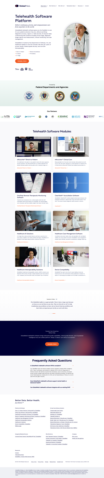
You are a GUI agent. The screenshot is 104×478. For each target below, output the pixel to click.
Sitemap (46, 461)
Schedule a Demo (22, 61)
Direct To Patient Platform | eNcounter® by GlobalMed (27, 410)
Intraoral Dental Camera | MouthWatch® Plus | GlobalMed (28, 436)
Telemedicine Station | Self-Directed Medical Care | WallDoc (63, 427)
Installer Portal (60, 461)
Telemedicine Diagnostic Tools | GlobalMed (60, 424)
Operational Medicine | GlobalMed (53, 442)
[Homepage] (22, 6)
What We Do (44, 5)
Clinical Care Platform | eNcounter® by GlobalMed (26, 412)
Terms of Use (33, 461)
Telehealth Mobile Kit (55, 416)
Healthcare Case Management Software (24, 418)
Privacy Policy (41, 461)
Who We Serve (52, 5)
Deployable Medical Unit (55, 412)
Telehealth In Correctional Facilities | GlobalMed (56, 444)
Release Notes (53, 461)
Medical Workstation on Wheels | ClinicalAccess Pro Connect (64, 422)
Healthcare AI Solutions (20, 422)
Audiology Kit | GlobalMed (56, 414)
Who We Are (61, 5)
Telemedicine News (71, 5)
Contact (87, 5)
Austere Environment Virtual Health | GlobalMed (56, 438)
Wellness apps (18, 426)
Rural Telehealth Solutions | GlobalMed (54, 436)
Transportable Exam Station (56, 410)
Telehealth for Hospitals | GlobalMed (54, 440)
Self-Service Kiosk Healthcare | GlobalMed (59, 426)
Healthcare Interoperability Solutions (23, 420)
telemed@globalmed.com (75, 473)
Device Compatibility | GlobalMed (22, 424)
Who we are (75, 436)
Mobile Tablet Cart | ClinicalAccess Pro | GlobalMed (61, 420)
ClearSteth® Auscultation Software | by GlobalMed (26, 414)
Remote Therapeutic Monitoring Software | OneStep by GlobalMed (30, 416)
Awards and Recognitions (78, 438)
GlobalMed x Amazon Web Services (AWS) (24, 456)
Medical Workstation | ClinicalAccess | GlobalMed (61, 418)
